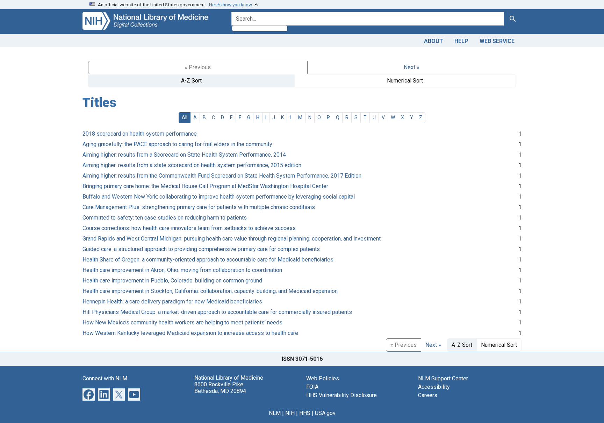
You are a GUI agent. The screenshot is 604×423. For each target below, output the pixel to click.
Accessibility (434, 386)
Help (461, 41)
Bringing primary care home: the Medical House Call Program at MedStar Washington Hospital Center (205, 186)
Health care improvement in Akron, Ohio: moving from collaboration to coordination (182, 270)
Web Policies (322, 378)
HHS (304, 413)
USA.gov (325, 413)
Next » (411, 67)
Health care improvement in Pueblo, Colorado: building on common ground (172, 280)
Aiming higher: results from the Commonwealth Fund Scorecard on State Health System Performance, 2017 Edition (221, 175)
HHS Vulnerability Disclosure (341, 395)
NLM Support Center (443, 378)
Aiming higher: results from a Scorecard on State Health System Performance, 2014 (184, 154)
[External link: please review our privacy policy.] (88, 393)
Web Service (497, 41)
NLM (275, 413)
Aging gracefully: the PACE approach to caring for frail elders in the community (177, 144)
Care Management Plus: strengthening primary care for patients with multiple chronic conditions (198, 207)
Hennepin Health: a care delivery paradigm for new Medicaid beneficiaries (172, 301)
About (433, 41)
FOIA (312, 386)
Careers (427, 395)
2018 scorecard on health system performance (139, 133)
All (184, 117)
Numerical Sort (405, 80)
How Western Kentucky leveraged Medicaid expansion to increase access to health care (190, 333)
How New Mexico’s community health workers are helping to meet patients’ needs (182, 322)
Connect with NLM (104, 378)
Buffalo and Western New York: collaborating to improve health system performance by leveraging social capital (218, 196)
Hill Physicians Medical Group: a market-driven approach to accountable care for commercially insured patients (217, 312)
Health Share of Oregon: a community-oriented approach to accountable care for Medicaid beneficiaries (207, 259)
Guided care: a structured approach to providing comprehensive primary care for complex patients (201, 249)
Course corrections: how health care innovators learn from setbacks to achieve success (189, 228)
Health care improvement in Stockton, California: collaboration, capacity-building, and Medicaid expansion (210, 291)
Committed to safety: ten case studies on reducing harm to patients (164, 217)
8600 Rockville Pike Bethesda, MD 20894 (220, 387)
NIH (290, 413)
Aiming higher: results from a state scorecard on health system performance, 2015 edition (191, 165)
